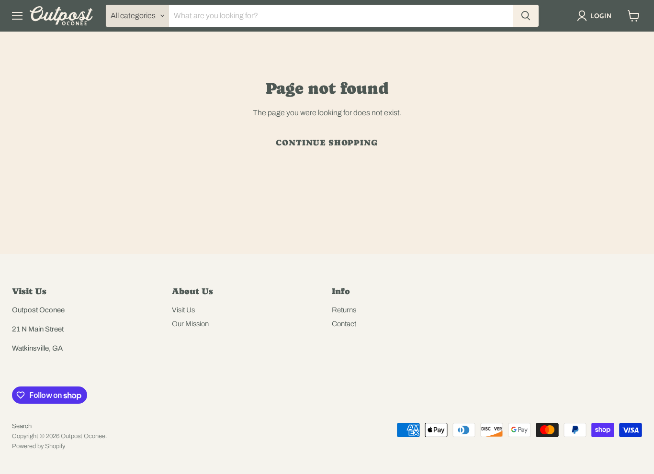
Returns (344, 310)
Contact (344, 324)
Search (22, 426)
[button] (596, 16)
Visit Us (183, 310)
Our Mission (190, 324)
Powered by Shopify (38, 446)
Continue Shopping (327, 142)
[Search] (526, 16)
